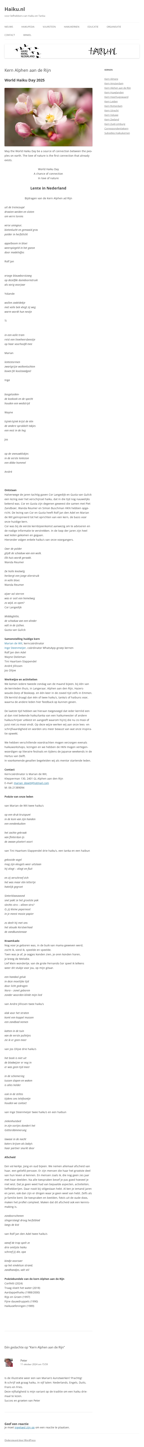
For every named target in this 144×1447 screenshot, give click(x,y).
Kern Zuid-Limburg (114, 124)
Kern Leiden (111, 101)
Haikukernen (71, 26)
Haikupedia (27, 26)
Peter (23, 1360)
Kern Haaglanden (114, 92)
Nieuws (8, 26)
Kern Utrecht (111, 110)
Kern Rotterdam (113, 106)
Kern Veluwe (111, 115)
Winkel (27, 35)
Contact (9, 35)
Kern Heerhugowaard (116, 97)
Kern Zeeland (111, 119)
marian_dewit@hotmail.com (31, 783)
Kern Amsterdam (113, 83)
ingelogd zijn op (25, 1427)
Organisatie (114, 26)
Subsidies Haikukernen (117, 133)
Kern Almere (111, 79)
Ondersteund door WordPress (20, 1440)
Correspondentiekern (116, 128)
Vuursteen (49, 26)
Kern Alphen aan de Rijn (117, 88)
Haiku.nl (14, 9)
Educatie (93, 26)
